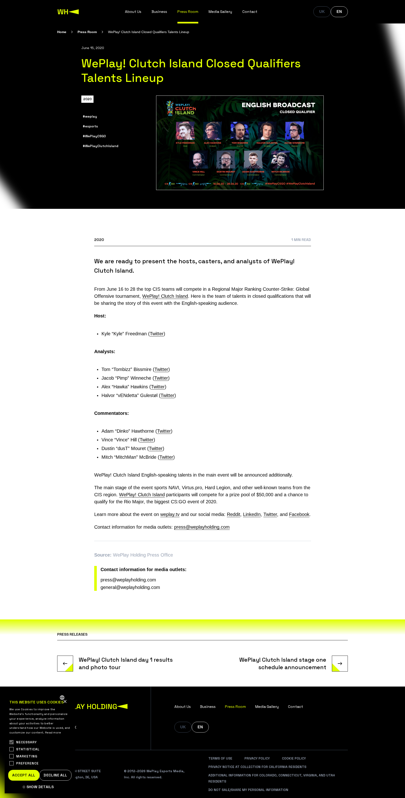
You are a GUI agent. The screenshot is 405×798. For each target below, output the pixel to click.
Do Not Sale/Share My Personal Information (248, 790)
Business (159, 11)
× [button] (65, 701)
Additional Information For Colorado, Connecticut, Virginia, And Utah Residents (271, 778)
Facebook (299, 514)
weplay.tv (170, 514)
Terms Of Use (220, 758)
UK (322, 12)
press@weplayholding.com (202, 527)
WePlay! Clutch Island (165, 296)
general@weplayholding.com (130, 587)
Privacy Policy (257, 758)
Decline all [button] (55, 775)
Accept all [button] (23, 775)
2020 (87, 99)
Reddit (233, 514)
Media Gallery (220, 11)
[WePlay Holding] (68, 11)
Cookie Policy (294, 758)
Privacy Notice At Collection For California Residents (257, 767)
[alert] (40, 742)
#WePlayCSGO (94, 136)
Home (61, 32)
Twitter (157, 333)
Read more (53, 732)
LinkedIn (252, 514)
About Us (133, 11)
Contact (249, 11)
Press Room (187, 11)
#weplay (90, 116)
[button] (39, 787)
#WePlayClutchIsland (100, 146)
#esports (90, 126)
